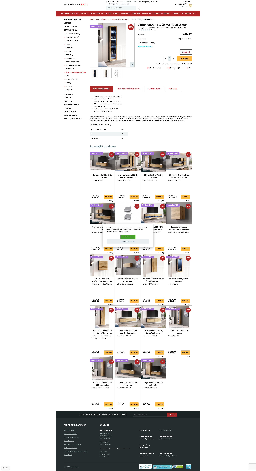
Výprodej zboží (71, 115)
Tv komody (70, 69)
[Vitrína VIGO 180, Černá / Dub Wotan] (112, 45)
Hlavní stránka (94, 19)
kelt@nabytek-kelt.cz (150, 2)
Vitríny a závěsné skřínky (76, 72)
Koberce (69, 86)
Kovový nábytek (161, 13)
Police (68, 76)
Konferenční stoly (72, 62)
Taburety (69, 55)
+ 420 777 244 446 (165, 453)
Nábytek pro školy (73, 119)
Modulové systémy (73, 34)
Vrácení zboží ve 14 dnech (72, 444)
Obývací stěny (71, 58)
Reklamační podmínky (71, 448)
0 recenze (155, 30)
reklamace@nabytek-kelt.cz (167, 456)
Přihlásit (187, 1)
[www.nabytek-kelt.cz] (76, 4)
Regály (68, 83)
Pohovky (69, 48)
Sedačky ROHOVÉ (72, 37)
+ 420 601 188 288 (114, 2)
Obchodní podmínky (70, 434)
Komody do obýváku (73, 65)
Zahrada (176, 13)
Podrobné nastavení (128, 241)
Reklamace (68, 455)
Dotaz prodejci (175, 68)
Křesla (68, 51)
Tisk (190, 68)
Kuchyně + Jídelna (69, 13)
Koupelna (146, 13)
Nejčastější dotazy (144, 46)
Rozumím (128, 237)
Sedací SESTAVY (72, 41)
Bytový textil (188, 13)
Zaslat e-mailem (155, 68)
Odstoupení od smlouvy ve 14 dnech (76, 451)
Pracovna (125, 13)
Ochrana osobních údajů (72, 437)
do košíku (108, 197)
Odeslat (172, 414)
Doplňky (69, 90)
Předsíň (136, 13)
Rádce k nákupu (69, 441)
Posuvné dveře (71, 79)
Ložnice (84, 13)
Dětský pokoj (96, 13)
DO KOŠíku (184, 59)
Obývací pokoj (111, 13)
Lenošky (69, 44)
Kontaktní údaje (69, 430)
